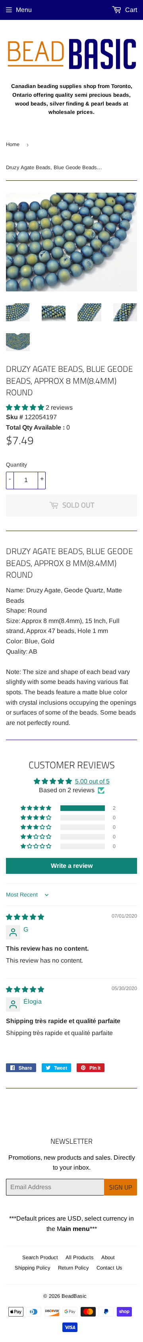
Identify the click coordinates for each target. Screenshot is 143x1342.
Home (12, 144)
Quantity (16, 464)
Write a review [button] (72, 865)
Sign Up (120, 1187)
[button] (26, 407)
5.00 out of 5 (92, 781)
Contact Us (109, 1268)
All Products (80, 1257)
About (108, 1257)
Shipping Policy (32, 1268)
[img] (25, 917)
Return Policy (73, 1268)
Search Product (40, 1257)
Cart (130, 9)
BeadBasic (74, 1296)
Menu (24, 9)
